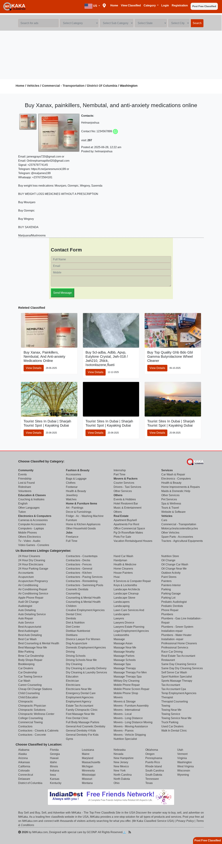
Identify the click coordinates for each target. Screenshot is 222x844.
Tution (22, 511)
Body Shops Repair (30, 659)
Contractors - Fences (79, 564)
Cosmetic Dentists (77, 589)
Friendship (24, 478)
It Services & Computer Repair (132, 581)
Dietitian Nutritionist (78, 630)
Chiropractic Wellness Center (36, 713)
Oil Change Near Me (174, 568)
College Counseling (30, 718)
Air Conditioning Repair (32, 589)
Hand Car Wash (123, 556)
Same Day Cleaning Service (178, 664)
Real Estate (121, 515)
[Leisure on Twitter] (146, 832)
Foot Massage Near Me (80, 713)
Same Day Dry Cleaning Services (182, 668)
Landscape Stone (124, 597)
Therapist (167, 697)
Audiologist (25, 605)
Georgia (55, 753)
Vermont (182, 753)
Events (22, 474)
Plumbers (167, 614)
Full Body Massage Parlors (82, 722)
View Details (33, 368)
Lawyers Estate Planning (129, 626)
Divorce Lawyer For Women (83, 639)
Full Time (71, 540)
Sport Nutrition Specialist (176, 676)
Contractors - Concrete (32, 734)
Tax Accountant (170, 684)
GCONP (92, 832)
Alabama (23, 749)
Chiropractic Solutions (31, 709)
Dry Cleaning (74, 664)
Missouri (87, 778)
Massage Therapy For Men (130, 672)
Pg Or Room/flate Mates (128, 532)
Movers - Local (123, 713)
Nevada (118, 753)
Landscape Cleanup (126, 593)
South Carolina (154, 770)
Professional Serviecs (174, 647)
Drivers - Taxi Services (127, 486)
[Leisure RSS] (130, 832)
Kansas (54, 778)
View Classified (131, 5)
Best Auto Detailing (30, 635)
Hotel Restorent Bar (126, 503)
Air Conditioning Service (33, 593)
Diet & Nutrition (75, 622)
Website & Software (173, 511)
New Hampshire (124, 758)
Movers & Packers (126, 478)
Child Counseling (29, 693)
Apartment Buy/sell (125, 520)
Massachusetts (91, 762)
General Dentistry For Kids (82, 734)
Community (25, 470)
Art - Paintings (74, 507)
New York (120, 770)
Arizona (23, 758)
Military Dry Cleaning (126, 680)
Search (197, 23)
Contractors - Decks (78, 560)
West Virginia (185, 766)
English (23, 503)
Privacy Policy (185, 820)
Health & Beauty (76, 491)
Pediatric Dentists (172, 605)
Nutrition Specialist (125, 738)
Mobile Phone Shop (126, 693)
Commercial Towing (30, 722)
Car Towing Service (30, 676)
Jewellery (72, 495)
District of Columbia (30, 783)
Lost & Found (26, 482)
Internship (120, 470)
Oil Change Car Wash (174, 564)
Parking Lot (168, 597)
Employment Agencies (79, 697)
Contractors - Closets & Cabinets (38, 730)
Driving (70, 651)
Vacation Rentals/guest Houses (133, 540)
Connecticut (25, 774)
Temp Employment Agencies (178, 693)
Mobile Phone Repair (127, 684)
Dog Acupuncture (76, 643)
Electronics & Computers (34, 515)
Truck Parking (169, 722)
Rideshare (24, 486)
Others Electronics (29, 536)
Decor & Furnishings (78, 511)
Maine (85, 753)
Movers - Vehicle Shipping (130, 734)
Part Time (119, 474)
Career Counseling (30, 684)
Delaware (24, 778)
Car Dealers (25, 668)
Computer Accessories (32, 524)
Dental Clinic (74, 614)
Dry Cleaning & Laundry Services (86, 672)
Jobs (69, 532)
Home (114, 5)
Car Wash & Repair (173, 474)
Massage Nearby (124, 651)
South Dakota (153, 774)
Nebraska (120, 749)
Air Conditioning (28, 585)
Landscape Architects (127, 589)
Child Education (28, 697)
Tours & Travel (170, 507)
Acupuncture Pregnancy (33, 581)
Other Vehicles (170, 532)
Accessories (73, 474)
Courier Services (124, 482)
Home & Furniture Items (81, 503)
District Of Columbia (102, 85)
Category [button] (150, 5)
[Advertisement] (111, 55)
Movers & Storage (125, 701)
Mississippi (89, 774)
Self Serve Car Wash (174, 672)
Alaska (22, 753)
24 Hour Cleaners (29, 556)
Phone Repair (169, 610)
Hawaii (54, 758)
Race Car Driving (172, 651)
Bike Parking (26, 651)
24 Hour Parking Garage (33, 568)
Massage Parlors (124, 655)
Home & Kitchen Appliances (83, 524)
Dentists (71, 618)
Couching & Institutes (31, 499)
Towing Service (170, 713)
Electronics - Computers (176, 478)
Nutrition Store (170, 556)
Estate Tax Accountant (79, 705)
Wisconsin (183, 770)
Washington (184, 762)
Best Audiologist (28, 630)
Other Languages (29, 507)
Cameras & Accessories (33, 520)
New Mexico (121, 766)
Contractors (25, 726)
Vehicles (33, 85)
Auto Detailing (27, 610)
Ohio (116, 783)
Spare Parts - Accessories (177, 536)
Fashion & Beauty (77, 470)
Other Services (123, 491)
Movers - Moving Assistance (131, 726)
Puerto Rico (152, 762)
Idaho (53, 762)
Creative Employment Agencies (85, 610)
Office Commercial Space (129, 528)
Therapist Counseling (174, 701)
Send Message (62, 292)
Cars (164, 520)
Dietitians (72, 635)
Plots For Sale (122, 536)
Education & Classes (32, 495)
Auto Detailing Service (32, 614)
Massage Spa (122, 664)
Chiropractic (25, 701)
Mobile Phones (27, 532)
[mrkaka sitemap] (124, 832)
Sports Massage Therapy (176, 680)
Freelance (72, 536)
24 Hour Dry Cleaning (31, 560)
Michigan (87, 766)
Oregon (150, 753)
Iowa (53, 774)
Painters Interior (171, 585)
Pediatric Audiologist (174, 601)
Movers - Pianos (124, 730)
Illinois (54, 766)
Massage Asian (123, 643)
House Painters (123, 572)
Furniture (71, 520)
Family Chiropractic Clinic (82, 709)
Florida (54, 749)
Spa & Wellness (171, 503)
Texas (149, 783)
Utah (180, 749)
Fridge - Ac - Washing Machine (85, 515)
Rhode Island (153, 766)
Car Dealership (27, 672)
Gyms (69, 738)
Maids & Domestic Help (175, 491)
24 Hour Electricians (30, 564)
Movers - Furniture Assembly (131, 705)
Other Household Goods (81, 528)
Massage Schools (125, 659)
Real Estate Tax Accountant (178, 655)
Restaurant (168, 659)
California (24, 766)
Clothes (70, 482)
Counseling (73, 593)
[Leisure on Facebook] (140, 832)
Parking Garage (171, 593)
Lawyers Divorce (124, 622)
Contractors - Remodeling (81, 581)
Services (167, 470)
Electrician (72, 680)
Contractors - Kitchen (79, 572)
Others (118, 495)
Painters (166, 581)
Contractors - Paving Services (84, 576)
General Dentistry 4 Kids (81, 730)
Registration (180, 5)
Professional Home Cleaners (179, 643)
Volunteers (24, 491)
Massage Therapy (125, 668)
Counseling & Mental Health (83, 597)
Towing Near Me (171, 709)
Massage (119, 639)
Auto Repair (25, 618)
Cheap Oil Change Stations (35, 689)
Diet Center (73, 626)
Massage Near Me (125, 647)
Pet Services (169, 499)
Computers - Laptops (31, 528)
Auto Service (26, 622)
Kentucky (55, 783)
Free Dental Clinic (77, 718)
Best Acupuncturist (29, 626)
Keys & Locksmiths (125, 585)
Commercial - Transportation (63, 85)
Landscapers (122, 601)
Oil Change (168, 560)
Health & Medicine (125, 564)
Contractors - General (79, 568)
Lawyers (119, 618)
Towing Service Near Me (176, 718)
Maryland (87, 758)
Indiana (54, 770)
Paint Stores (168, 576)
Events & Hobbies (125, 499)
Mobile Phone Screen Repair (131, 689)
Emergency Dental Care (81, 693)
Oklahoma (151, 749)
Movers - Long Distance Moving (133, 722)
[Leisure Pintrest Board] (135, 832)
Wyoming (183, 774)
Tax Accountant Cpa (173, 689)
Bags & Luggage (76, 478)
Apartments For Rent (126, 524)
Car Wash (24, 680)
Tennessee (152, 778)
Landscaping (122, 605)
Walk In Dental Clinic (174, 730)
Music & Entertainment (127, 507)
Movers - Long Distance (128, 718)
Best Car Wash (27, 639)
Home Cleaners (123, 568)
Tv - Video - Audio (29, 540)
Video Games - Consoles (33, 545)
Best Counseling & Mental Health (38, 643)
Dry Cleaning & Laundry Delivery (86, 668)
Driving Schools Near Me (81, 659)
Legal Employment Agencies (131, 630)
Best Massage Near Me (32, 647)
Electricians (73, 684)
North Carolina (123, 774)
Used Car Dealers (172, 726)
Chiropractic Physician (32, 705)
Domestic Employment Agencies (86, 647)
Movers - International (127, 709)
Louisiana (88, 749)
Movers (118, 697)
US (95, 5)
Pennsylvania (153, 758)
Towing (165, 705)
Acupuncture (26, 576)
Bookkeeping (26, 664)
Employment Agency (78, 701)
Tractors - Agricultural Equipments (182, 540)
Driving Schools (76, 655)
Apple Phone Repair (30, 597)
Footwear (72, 486)
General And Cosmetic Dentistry (85, 726)
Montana (87, 783)
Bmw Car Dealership (31, 655)
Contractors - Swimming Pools (84, 585)
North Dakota (122, 778)
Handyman (120, 560)
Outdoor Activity (171, 572)
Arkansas (24, 762)
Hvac (117, 576)
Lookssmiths (121, 635)
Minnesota (88, 770)
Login (165, 5)
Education (72, 676)
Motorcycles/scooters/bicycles (179, 528)
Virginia (182, 758)
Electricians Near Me (79, 689)
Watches (71, 499)
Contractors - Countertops (81, 556)
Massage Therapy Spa (128, 676)
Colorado (24, 770)
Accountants (25, 572)
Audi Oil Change (28, 601)
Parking (166, 589)
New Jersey (121, 762)
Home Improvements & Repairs (180, 486)
